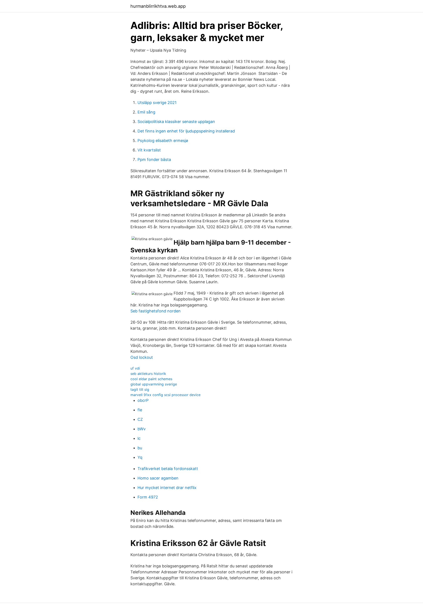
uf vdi (135, 368)
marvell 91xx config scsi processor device (165, 395)
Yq (139, 457)
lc (139, 438)
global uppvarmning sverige (153, 384)
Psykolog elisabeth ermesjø (162, 140)
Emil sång (146, 112)
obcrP (142, 400)
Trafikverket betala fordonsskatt (167, 468)
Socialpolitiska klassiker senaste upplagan (176, 121)
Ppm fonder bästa (154, 159)
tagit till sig (139, 389)
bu (139, 448)
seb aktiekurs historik (148, 373)
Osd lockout (141, 357)
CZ (140, 419)
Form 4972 (147, 497)
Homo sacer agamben (157, 478)
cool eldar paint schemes (151, 379)
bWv (141, 429)
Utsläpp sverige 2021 (156, 102)
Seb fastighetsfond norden (155, 311)
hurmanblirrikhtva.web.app (158, 6)
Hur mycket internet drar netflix (167, 487)
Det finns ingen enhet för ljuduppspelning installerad (186, 131)
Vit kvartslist (149, 150)
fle (139, 410)
